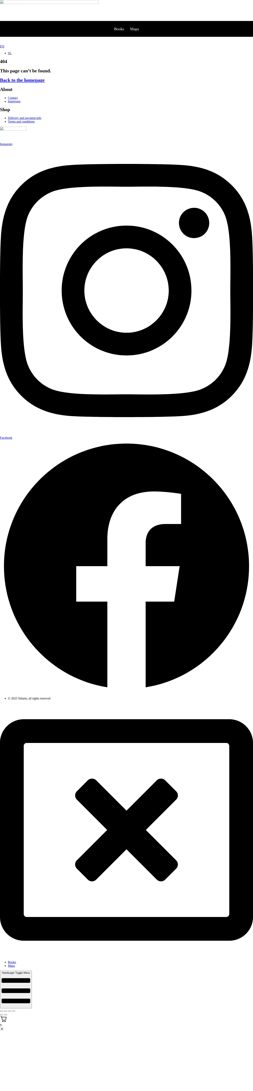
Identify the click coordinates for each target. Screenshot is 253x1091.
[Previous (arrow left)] (1, 1014)
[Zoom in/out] (1, 1011)
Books (119, 29)
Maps (134, 29)
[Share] (9, 1011)
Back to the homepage (22, 80)
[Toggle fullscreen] (5, 1011)
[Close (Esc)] (13, 1011)
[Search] (123, 41)
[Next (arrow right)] (5, 1014)
